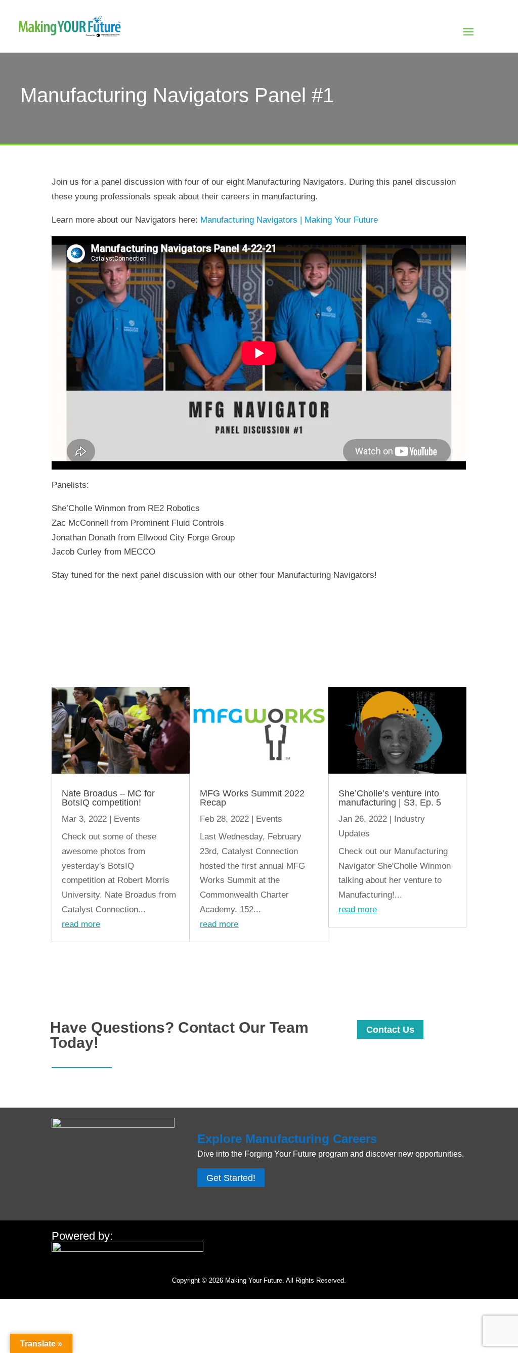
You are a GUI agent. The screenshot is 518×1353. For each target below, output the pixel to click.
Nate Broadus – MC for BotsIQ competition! (108, 798)
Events (127, 819)
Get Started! (230, 1178)
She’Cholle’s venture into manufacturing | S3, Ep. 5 (389, 798)
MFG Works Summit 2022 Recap (252, 798)
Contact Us (390, 1030)
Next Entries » (439, 964)
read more (81, 924)
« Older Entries (80, 964)
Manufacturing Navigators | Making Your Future (289, 220)
